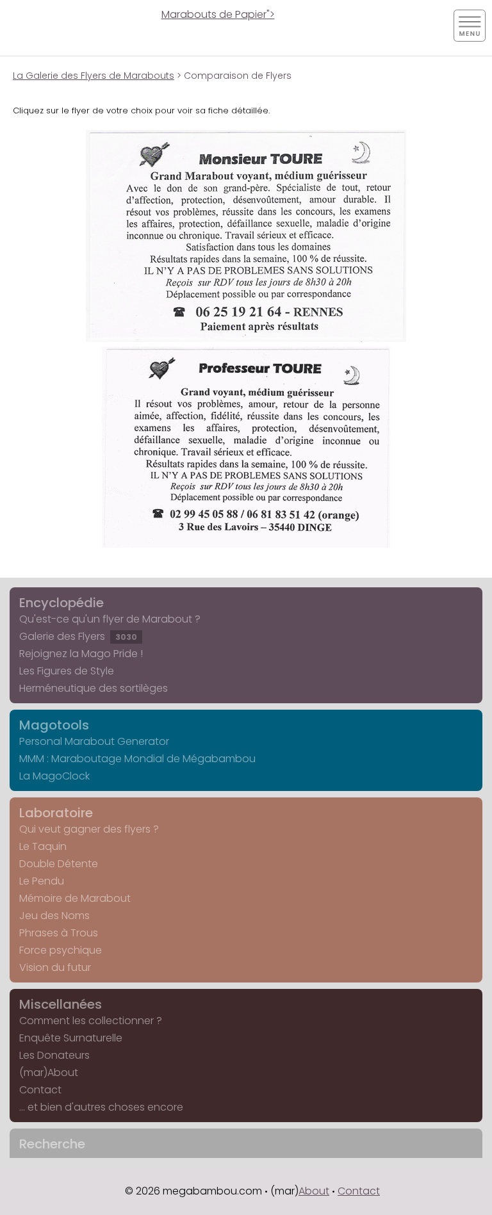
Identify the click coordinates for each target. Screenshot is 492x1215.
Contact (40, 1089)
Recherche (52, 1144)
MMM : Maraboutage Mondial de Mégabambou (137, 758)
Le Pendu (41, 881)
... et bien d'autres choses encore (101, 1107)
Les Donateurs (54, 1055)
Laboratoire (56, 813)
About (314, 1191)
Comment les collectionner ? (90, 1020)
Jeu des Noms (54, 915)
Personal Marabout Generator (94, 741)
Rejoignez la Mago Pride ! (81, 653)
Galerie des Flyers (78, 636)
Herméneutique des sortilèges (93, 688)
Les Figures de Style (66, 671)
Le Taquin (43, 846)
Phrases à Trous (58, 933)
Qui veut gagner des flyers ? (89, 829)
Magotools (54, 725)
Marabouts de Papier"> (218, 14)
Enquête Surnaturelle (70, 1038)
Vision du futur (55, 967)
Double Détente (58, 863)
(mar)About (48, 1072)
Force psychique (60, 950)
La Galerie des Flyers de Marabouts (93, 75)
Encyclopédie (61, 603)
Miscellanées (60, 1004)
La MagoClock (54, 776)
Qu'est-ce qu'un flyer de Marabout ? (110, 619)
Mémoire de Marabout (75, 898)
